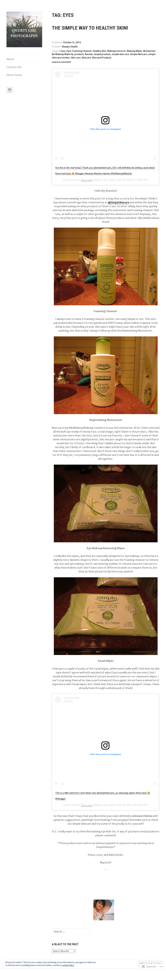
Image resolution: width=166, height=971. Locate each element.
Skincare (86, 57)
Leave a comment (61, 62)
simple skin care (120, 54)
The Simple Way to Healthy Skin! (90, 28)
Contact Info (14, 67)
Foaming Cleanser (82, 51)
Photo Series (14, 75)
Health (74, 46)
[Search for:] (71, 931)
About (10, 59)
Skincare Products (101, 57)
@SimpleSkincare (118, 202)
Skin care (76, 57)
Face (69, 51)
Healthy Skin (99, 51)
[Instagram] (9, 90)
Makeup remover (116, 51)
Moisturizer (149, 51)
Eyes (63, 51)
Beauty (66, 46)
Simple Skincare (138, 54)
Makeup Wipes (134, 51)
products (79, 54)
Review (89, 54)
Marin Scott (87, 179)
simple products (102, 54)
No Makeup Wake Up (62, 54)
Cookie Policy (67, 965)
